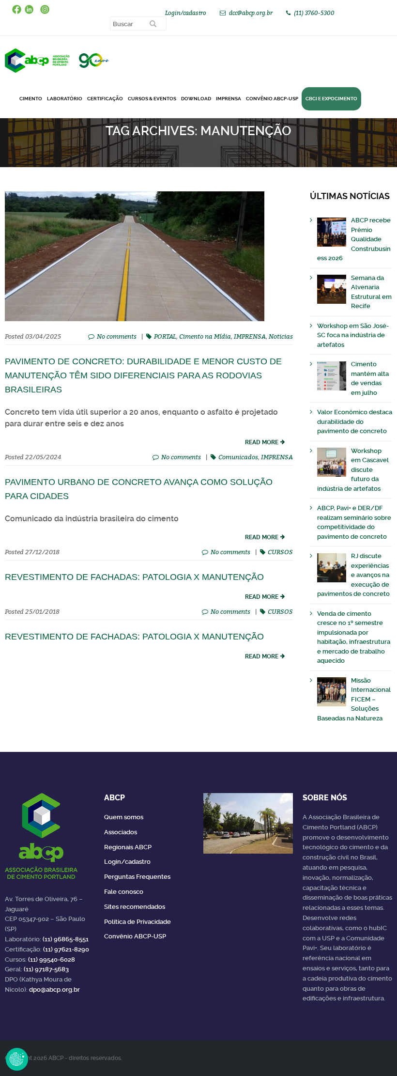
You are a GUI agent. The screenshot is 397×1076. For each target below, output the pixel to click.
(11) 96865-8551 (66, 939)
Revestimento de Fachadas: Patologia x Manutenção (134, 636)
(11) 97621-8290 (66, 949)
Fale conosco (123, 891)
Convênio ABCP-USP (272, 98)
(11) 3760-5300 (314, 13)
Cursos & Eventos (152, 98)
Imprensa (228, 98)
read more (261, 442)
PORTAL (165, 336)
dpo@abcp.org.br (54, 989)
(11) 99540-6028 (51, 959)
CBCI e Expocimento (331, 98)
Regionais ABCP (128, 847)
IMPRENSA (250, 336)
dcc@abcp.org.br (251, 13)
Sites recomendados (134, 906)
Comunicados (238, 456)
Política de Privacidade (137, 921)
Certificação (105, 98)
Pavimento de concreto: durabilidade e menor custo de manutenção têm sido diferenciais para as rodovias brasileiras (143, 375)
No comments (117, 336)
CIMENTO (30, 98)
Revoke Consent (17, 1059)
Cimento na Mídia (205, 336)
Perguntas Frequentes (137, 876)
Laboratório (64, 98)
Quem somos (123, 817)
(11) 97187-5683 (46, 969)
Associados (120, 832)
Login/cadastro (185, 13)
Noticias (281, 336)
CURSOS (280, 551)
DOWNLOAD (196, 98)
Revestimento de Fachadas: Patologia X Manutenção (134, 577)
